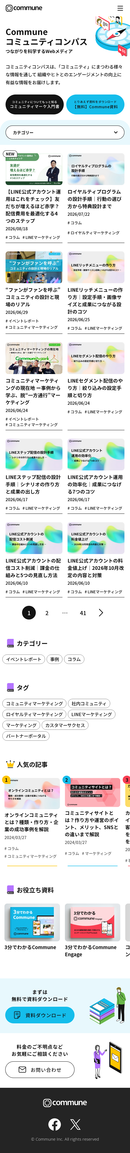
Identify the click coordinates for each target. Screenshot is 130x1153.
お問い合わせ (46, 1069)
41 (83, 613)
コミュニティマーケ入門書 (35, 104)
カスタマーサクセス (65, 725)
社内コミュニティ (89, 703)
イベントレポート (24, 659)
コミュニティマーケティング (34, 703)
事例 (54, 659)
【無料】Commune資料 (95, 104)
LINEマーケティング (91, 714)
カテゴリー (23, 132)
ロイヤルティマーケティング (34, 714)
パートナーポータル (26, 736)
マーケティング (21, 725)
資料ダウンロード (46, 1015)
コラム (74, 659)
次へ (101, 613)
